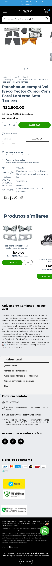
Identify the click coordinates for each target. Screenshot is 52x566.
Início (4, 77)
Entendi (26, 561)
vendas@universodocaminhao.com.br (23, 415)
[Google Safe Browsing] (25, 510)
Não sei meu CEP (8, 144)
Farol (25, 77)
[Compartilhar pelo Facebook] (11, 199)
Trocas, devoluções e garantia (19, 381)
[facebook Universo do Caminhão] (13, 441)
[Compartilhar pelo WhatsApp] (5, 198)
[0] (46, 12)
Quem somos (10, 366)
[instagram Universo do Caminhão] (5, 441)
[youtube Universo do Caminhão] (21, 441)
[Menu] (5, 11)
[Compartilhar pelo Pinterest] (22, 199)
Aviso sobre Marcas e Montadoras (21, 376)
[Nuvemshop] (10, 547)
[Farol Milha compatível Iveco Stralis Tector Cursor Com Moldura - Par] (28, 262)
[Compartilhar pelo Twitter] (16, 199)
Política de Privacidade (15, 371)
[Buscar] (46, 19)
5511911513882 (12, 402)
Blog (6, 386)
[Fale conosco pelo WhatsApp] (44, 530)
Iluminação (15, 77)
